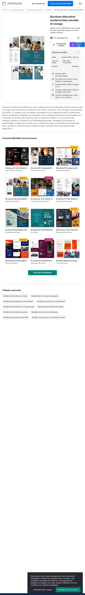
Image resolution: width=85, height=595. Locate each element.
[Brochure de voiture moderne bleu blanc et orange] (17, 249)
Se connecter (38, 3)
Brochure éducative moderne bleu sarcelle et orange (17, 199)
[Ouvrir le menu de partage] (78, 37)
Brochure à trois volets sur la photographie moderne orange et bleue (42, 199)
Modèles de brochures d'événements (51, 301)
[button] (59, 44)
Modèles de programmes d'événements (18, 301)
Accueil (4, 10)
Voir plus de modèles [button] (42, 272)
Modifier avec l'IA (78, 44)
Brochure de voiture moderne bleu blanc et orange (17, 261)
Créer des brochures (17, 10)
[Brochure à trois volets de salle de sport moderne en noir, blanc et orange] (17, 156)
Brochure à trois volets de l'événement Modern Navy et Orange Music (67, 230)
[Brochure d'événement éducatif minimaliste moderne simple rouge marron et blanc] (42, 249)
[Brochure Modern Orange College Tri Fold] (67, 249)
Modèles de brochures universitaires (44, 296)
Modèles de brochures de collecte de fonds (48, 317)
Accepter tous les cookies (68, 590)
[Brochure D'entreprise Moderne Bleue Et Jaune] (67, 156)
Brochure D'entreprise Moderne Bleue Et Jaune (67, 168)
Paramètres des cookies (42, 590)
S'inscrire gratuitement (60, 3)
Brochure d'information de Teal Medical (42, 230)
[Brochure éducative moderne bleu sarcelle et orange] (17, 187)
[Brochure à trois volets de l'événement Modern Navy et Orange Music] (67, 218)
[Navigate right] (43, 73)
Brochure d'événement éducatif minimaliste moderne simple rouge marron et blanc (42, 261)
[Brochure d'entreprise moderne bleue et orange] (42, 156)
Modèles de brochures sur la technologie (19, 307)
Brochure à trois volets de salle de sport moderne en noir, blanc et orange (17, 168)
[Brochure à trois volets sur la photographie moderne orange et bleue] (42, 187)
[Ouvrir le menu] (80, 3)
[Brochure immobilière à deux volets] (17, 218)
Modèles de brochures (34, 10)
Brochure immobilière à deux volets (17, 230)
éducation (48, 10)
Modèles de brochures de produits (51, 307)
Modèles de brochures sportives (16, 312)
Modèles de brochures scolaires (15, 296)
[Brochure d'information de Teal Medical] (42, 218)
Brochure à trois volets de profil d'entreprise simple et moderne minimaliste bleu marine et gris (67, 199)
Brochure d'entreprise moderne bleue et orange (42, 168)
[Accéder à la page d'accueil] (12, 3)
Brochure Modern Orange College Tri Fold (67, 261)
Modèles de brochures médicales (16, 317)
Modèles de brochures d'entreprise (45, 312)
